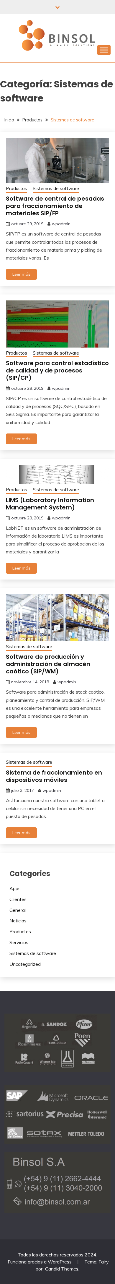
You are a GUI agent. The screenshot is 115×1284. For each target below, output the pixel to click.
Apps (15, 888)
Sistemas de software (56, 188)
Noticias (18, 921)
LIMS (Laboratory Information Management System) (50, 503)
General (17, 910)
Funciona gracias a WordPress (40, 1262)
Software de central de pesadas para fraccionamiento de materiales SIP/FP (55, 205)
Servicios (18, 942)
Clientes (18, 899)
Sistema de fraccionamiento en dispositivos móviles (54, 776)
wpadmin (61, 223)
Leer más (21, 274)
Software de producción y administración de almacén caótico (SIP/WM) (48, 664)
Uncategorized (25, 964)
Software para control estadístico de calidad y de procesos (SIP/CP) (57, 370)
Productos (16, 188)
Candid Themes (61, 1269)
